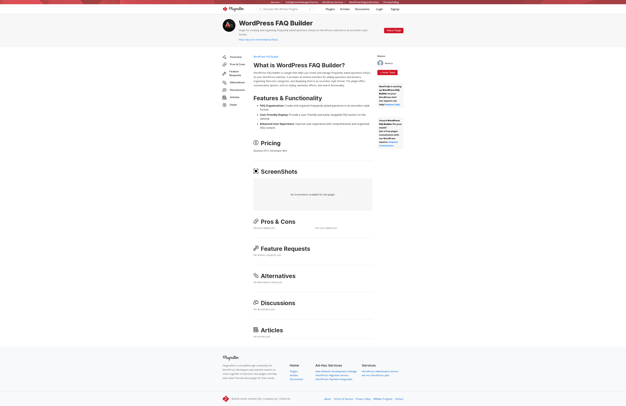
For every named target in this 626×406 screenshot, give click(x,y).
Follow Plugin (394, 30)
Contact (399, 398)
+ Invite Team (387, 72)
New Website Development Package (336, 371)
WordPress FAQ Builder (266, 56)
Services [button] (275, 2)
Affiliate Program (382, 398)
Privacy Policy (363, 398)
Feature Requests (235, 73)
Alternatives (237, 82)
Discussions (362, 9)
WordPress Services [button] (332, 2)
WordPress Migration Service (331, 375)
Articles (345, 9)
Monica (389, 63)
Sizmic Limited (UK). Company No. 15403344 (265, 398)
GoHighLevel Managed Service (302, 2)
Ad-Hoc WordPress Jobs (375, 375)
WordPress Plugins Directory (364, 2)
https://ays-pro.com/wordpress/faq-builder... (259, 39)
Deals (233, 104)
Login (379, 9)
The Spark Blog (391, 2)
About (327, 398)
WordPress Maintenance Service (380, 371)
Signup (395, 9)
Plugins (330, 9)
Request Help (392, 104)
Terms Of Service (343, 398)
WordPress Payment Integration (333, 379)
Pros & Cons (237, 64)
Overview (236, 57)
